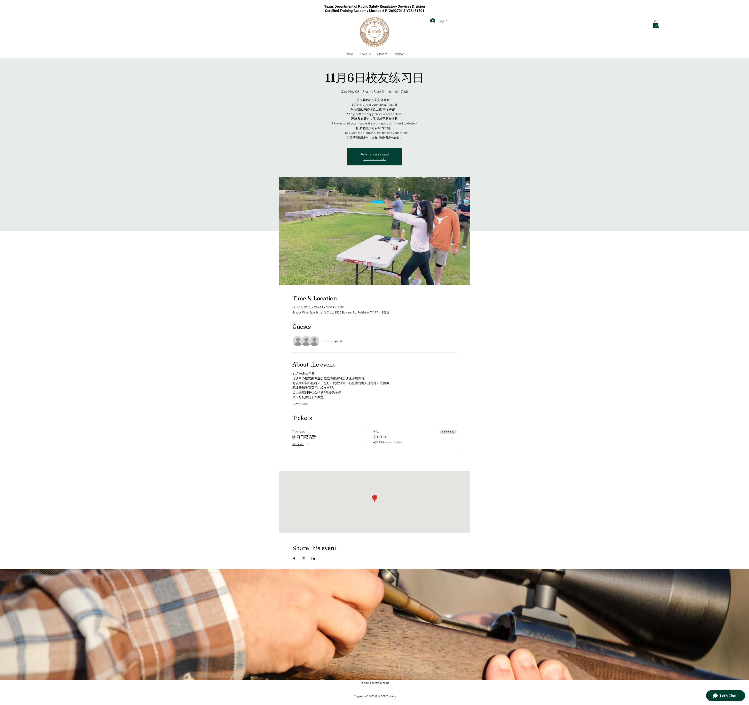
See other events (374, 159)
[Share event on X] (304, 558)
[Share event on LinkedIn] (313, 558)
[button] (655, 24)
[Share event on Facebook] (294, 558)
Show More (300, 404)
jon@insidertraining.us (375, 683)
